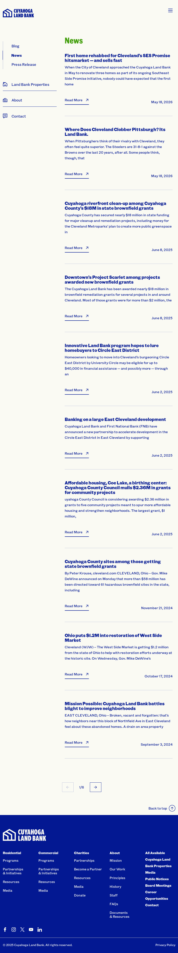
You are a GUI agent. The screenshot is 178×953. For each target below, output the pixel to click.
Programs (10, 860)
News (16, 55)
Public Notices (157, 879)
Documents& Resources (119, 914)
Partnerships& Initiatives (13, 871)
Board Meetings (158, 885)
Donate (80, 895)
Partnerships (84, 860)
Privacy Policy (165, 945)
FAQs (114, 904)
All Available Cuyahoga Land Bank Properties (158, 859)
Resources (11, 882)
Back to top (157, 808)
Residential (12, 853)
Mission (116, 860)
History (115, 886)
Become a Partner (88, 869)
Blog (15, 45)
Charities (81, 853)
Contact (152, 905)
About (115, 853)
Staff (113, 895)
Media (7, 890)
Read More (73, 100)
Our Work (117, 869)
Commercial (48, 853)
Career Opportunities (156, 895)
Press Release (24, 64)
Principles (117, 878)
